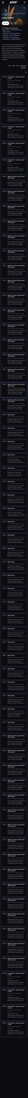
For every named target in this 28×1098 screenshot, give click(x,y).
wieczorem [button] (23, 65)
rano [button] (17, 65)
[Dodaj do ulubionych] (11, 23)
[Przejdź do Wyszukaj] (24, 2)
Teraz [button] (13, 65)
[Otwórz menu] (3, 2)
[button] (26, 72)
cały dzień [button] (23, 67)
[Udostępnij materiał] (15, 23)
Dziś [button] (9, 65)
